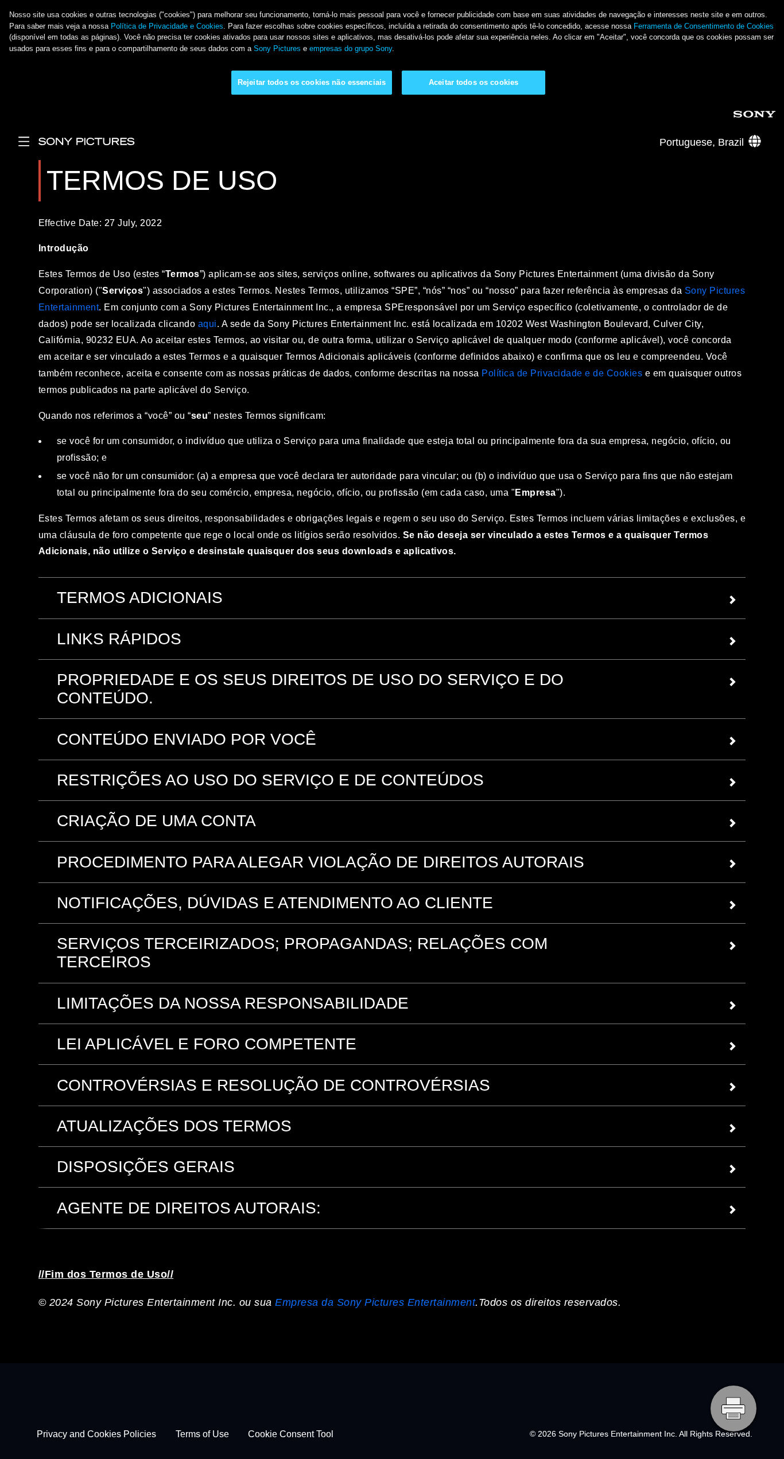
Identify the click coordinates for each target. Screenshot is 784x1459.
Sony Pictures (277, 48)
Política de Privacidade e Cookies (167, 26)
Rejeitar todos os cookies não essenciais (312, 82)
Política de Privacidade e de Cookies (562, 373)
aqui (207, 324)
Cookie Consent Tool (290, 1434)
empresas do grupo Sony (350, 48)
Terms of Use (202, 1434)
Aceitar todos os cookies (473, 82)
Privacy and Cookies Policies (96, 1434)
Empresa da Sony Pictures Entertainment (375, 1302)
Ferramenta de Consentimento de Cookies (704, 26)
